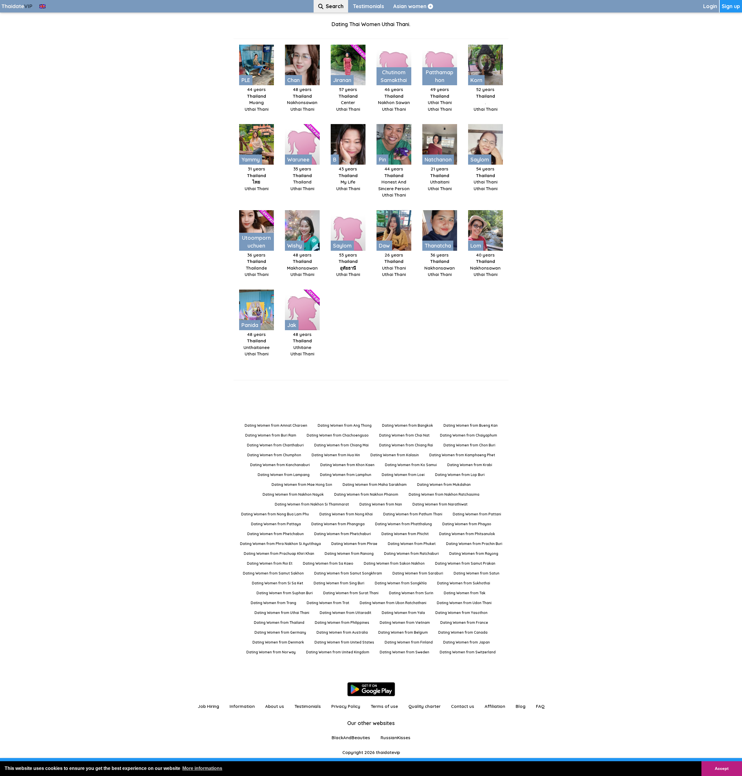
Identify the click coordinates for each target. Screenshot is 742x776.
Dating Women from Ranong (349, 553)
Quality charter (424, 706)
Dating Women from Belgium (403, 632)
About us (274, 706)
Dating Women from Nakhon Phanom (366, 494)
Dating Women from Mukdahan (444, 484)
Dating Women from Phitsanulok (467, 534)
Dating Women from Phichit (405, 534)
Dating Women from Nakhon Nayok (293, 494)
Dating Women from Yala (403, 612)
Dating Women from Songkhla (401, 583)
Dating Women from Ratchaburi (411, 553)
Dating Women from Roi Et (269, 563)
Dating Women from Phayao (466, 524)
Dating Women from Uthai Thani (281, 612)
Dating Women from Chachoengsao (338, 435)
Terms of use (384, 706)
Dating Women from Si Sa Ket (277, 583)
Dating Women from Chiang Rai (406, 445)
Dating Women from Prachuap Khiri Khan (279, 553)
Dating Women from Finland (409, 642)
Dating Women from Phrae (354, 543)
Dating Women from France (464, 622)
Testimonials (307, 706)
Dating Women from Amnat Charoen (276, 425)
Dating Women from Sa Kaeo (328, 563)
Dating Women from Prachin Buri (474, 543)
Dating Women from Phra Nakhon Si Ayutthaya (280, 543)
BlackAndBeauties (351, 737)
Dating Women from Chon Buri (469, 445)
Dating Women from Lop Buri (460, 474)
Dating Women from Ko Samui (411, 465)
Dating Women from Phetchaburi (342, 534)
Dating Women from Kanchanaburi (280, 465)
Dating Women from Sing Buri (339, 583)
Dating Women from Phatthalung (403, 524)
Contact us (462, 706)
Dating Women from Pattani (477, 514)
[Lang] (42, 6)
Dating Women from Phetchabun (275, 534)
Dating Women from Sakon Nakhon (394, 563)
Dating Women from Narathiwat (440, 504)
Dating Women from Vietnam (405, 622)
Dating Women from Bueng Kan (470, 425)
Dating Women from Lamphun (345, 474)
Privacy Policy (345, 706)
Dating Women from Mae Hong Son (302, 484)
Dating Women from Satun (476, 573)
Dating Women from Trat (328, 603)
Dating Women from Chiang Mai (341, 445)
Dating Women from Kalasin (394, 455)
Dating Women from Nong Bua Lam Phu (275, 514)
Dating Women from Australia (342, 632)
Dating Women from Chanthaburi (275, 445)
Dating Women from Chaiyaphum (468, 435)
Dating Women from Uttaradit (345, 612)
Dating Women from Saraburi (417, 573)
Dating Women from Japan (466, 642)
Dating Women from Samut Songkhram (348, 573)
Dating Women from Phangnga (338, 524)
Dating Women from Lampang (284, 474)
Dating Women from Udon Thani (464, 603)
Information (242, 706)
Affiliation (495, 706)
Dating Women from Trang (273, 603)
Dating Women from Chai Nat (404, 435)
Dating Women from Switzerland (468, 652)
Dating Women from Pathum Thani (412, 514)
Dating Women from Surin (411, 593)
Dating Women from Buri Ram (270, 435)
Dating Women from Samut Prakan (465, 563)
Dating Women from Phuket (412, 543)
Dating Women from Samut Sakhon (273, 573)
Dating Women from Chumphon (274, 455)
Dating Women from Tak (464, 593)
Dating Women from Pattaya (276, 524)
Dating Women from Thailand (279, 622)
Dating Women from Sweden (404, 652)
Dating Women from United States (344, 642)
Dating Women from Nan (380, 504)
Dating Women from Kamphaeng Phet (462, 455)
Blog (520, 706)
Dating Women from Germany (280, 632)
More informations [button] (202, 768)
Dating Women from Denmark (278, 642)
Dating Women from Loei (403, 474)
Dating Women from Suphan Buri (285, 593)
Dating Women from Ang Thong (345, 425)
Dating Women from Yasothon (461, 612)
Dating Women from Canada (463, 632)
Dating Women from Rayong (473, 553)
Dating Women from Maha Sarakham (375, 484)
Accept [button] (722, 768)
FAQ (540, 706)
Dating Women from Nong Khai (346, 514)
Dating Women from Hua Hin (336, 455)
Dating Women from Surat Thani (351, 593)
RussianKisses (395, 737)
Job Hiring (208, 706)
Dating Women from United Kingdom (337, 652)
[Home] (17, 6)
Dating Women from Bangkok (407, 425)
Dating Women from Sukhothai (463, 583)
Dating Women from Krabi (469, 465)
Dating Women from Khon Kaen (347, 465)
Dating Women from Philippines (342, 622)
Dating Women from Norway (271, 652)
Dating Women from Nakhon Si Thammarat (312, 504)
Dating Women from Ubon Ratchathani (393, 603)
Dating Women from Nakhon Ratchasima (444, 494)
